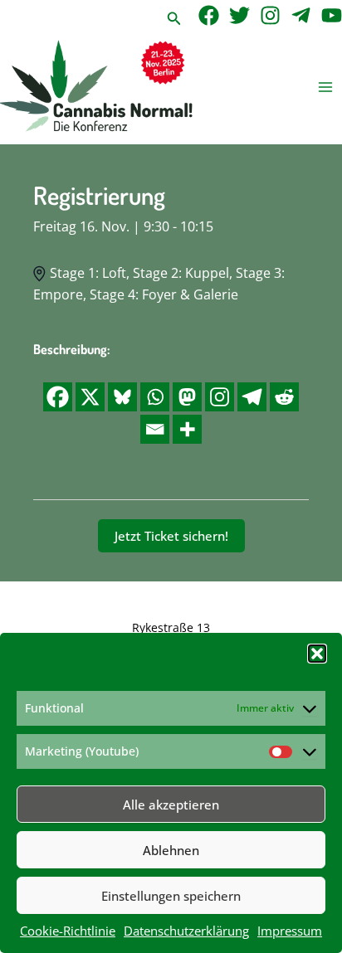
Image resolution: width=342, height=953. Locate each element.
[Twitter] (239, 15)
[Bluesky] (122, 396)
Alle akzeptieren (171, 804)
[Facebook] (208, 15)
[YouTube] (331, 15)
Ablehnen (171, 850)
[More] (187, 429)
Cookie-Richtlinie (67, 930)
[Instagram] (270, 15)
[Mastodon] (187, 396)
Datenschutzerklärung (186, 930)
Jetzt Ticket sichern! (171, 536)
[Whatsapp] (154, 396)
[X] (90, 396)
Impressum (289, 930)
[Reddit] (284, 396)
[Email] (154, 429)
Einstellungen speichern (171, 895)
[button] (317, 653)
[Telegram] (301, 15)
